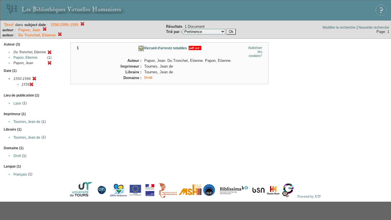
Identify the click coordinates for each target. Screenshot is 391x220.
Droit (17, 156)
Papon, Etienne (25, 58)
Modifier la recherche (339, 27)
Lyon (17, 103)
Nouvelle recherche (374, 27)
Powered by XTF (309, 197)
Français (20, 174)
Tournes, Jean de (26, 122)
